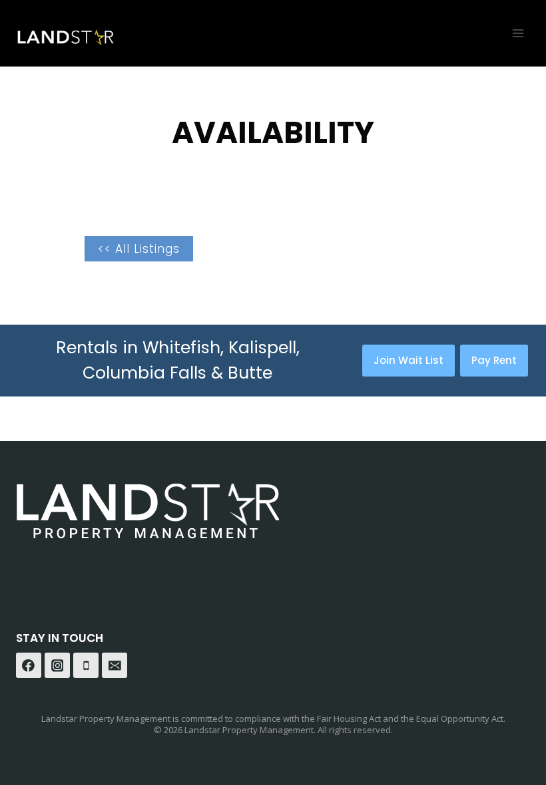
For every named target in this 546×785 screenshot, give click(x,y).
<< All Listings (139, 249)
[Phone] (86, 665)
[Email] (114, 665)
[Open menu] (517, 33)
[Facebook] (28, 665)
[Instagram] (57, 665)
